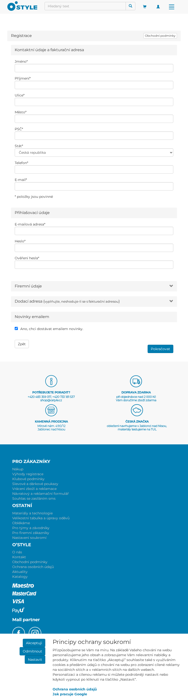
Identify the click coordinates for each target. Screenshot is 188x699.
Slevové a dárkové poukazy (35, 484)
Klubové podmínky (28, 479)
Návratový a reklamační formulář (40, 493)
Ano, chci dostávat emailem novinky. (51, 329)
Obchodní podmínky (160, 35)
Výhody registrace (27, 474)
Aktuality (20, 571)
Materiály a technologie (32, 513)
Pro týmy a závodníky (30, 528)
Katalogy (20, 576)
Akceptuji (34, 643)
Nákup (17, 469)
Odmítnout (32, 651)
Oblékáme (21, 523)
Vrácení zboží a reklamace (34, 488)
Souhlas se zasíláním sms (34, 498)
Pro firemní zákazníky (30, 533)
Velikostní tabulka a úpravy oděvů (41, 518)
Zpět (22, 344)
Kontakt (19, 557)
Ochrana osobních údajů (33, 567)
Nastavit (35, 659)
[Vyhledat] (130, 6)
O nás (17, 552)
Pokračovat (160, 349)
